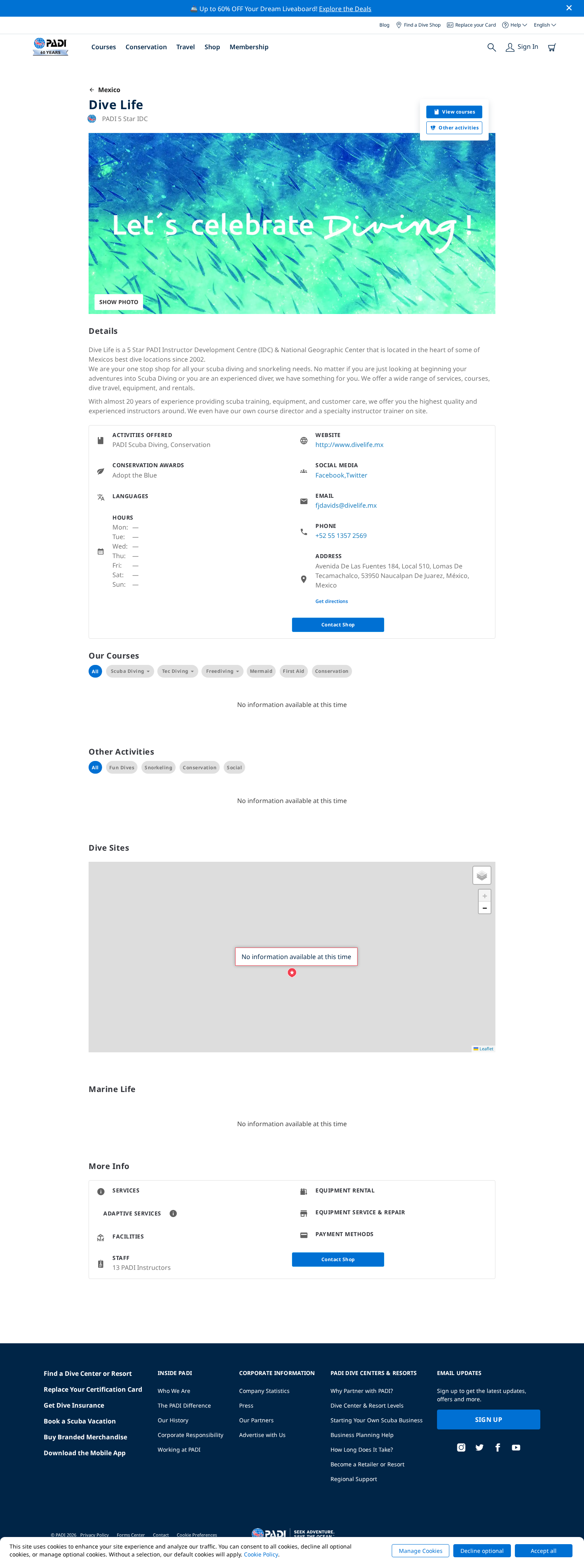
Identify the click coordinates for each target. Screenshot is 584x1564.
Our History (173, 1420)
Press (246, 1405)
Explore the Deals (345, 8)
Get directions (331, 601)
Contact (161, 1535)
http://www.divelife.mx (349, 444)
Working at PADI (179, 1449)
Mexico (107, 89)
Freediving (220, 671)
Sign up (488, 1419)
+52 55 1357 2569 (341, 535)
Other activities (459, 127)
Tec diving (175, 671)
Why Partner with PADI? (362, 1391)
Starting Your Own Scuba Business (377, 1420)
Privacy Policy (94, 1535)
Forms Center (131, 1535)
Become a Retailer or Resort (367, 1464)
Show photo (118, 302)
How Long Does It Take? (362, 1449)
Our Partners (256, 1420)
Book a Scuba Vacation (80, 1421)
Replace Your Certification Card (93, 1389)
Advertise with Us (262, 1435)
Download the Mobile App (85, 1452)
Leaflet (485, 1049)
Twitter (356, 475)
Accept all (544, 1550)
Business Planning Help (362, 1435)
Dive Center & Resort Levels (367, 1405)
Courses (103, 46)
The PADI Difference (184, 1405)
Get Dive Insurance (74, 1405)
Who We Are (174, 1391)
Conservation (146, 46)
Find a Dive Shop (422, 24)
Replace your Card (475, 24)
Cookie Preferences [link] (197, 1535)
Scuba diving (128, 671)
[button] (292, 973)
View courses (458, 111)
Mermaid (261, 671)
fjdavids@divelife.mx (346, 505)
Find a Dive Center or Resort (88, 1373)
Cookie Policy (261, 1554)
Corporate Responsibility (190, 1435)
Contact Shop (338, 624)
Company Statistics (264, 1391)
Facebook (329, 475)
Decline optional (482, 1550)
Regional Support (354, 1479)
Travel (185, 46)
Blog (384, 24)
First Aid (294, 671)
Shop (212, 46)
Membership (249, 46)
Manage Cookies (421, 1550)
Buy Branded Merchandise (85, 1437)
